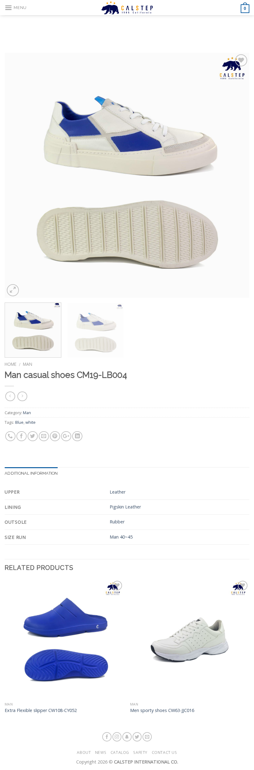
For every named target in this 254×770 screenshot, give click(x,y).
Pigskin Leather (125, 507)
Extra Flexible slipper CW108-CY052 (41, 710)
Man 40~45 (121, 537)
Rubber (117, 522)
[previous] (17, 175)
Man (27, 364)
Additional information (31, 473)
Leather (117, 492)
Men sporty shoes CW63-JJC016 (162, 710)
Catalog (120, 752)
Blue (19, 422)
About (84, 752)
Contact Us (164, 752)
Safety (140, 752)
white (30, 422)
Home (10, 364)
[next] (236, 175)
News (100, 752)
